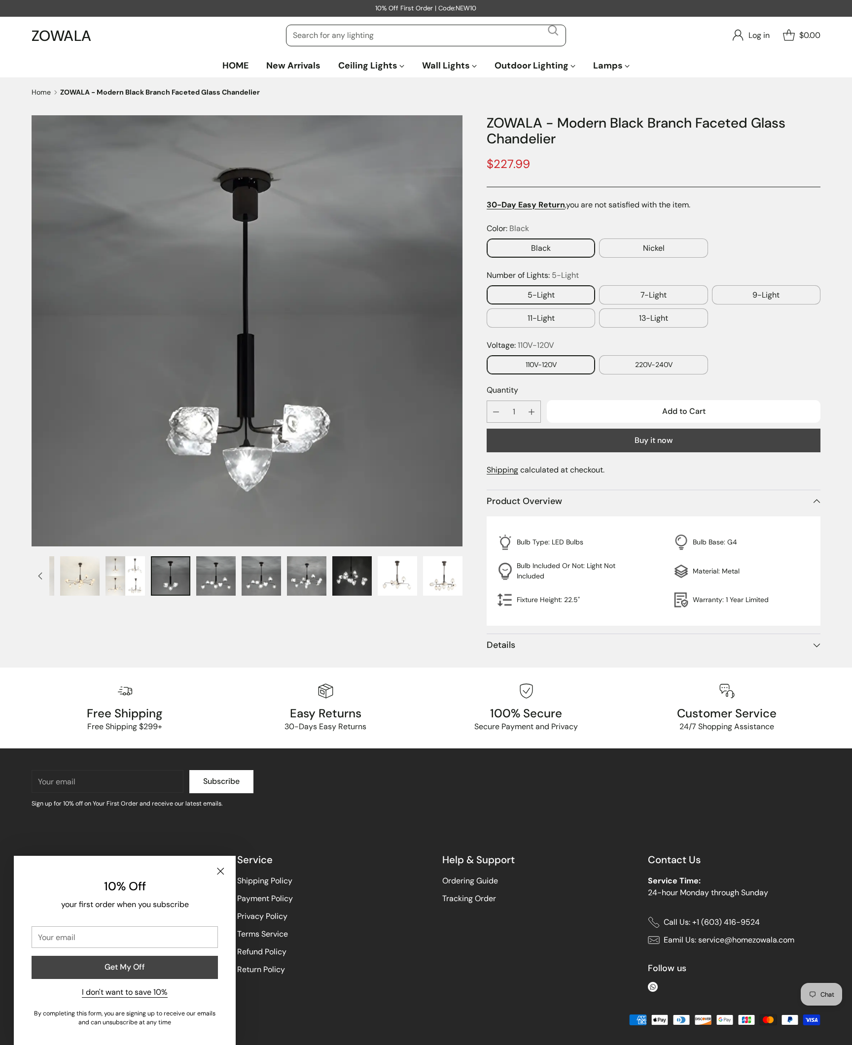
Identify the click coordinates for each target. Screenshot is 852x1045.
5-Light (541, 295)
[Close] (220, 871)
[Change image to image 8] (170, 576)
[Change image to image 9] (216, 576)
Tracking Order (469, 898)
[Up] (40, 576)
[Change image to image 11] (306, 576)
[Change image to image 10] (261, 576)
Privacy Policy (262, 916)
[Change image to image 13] (397, 576)
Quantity (502, 390)
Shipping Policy (264, 881)
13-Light (653, 318)
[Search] (553, 35)
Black (541, 248)
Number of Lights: (533, 275)
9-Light (766, 295)
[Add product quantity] (531, 411)
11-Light (541, 318)
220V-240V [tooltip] (654, 364)
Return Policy (261, 969)
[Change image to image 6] (80, 576)
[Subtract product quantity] (496, 411)
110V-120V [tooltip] (541, 364)
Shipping (502, 470)
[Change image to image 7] (125, 576)
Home (41, 92)
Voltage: (520, 345)
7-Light (653, 295)
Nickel (654, 248)
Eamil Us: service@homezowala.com (729, 940)
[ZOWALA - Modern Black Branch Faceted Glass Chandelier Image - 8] (247, 330)
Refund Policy (261, 951)
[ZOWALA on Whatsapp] (653, 988)
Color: (508, 228)
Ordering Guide (470, 881)
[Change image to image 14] (442, 576)
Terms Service (262, 934)
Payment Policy (265, 898)
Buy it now (654, 440)
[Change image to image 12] (352, 576)
